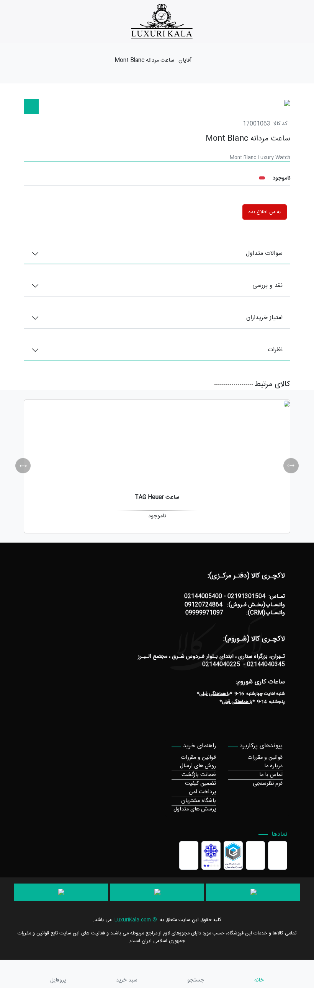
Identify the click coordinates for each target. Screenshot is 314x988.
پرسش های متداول (194, 809)
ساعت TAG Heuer (157, 497)
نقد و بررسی (267, 285)
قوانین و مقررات (265, 757)
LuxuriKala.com (132, 920)
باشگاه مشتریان (198, 800)
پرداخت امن (202, 792)
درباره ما (273, 766)
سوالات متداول (264, 253)
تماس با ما (271, 774)
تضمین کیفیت (200, 783)
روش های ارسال (198, 766)
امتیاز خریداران (264, 318)
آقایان (184, 61)
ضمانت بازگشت (199, 774)
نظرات (275, 350)
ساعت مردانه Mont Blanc (144, 61)
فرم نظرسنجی (268, 783)
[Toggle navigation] (309, 21)
